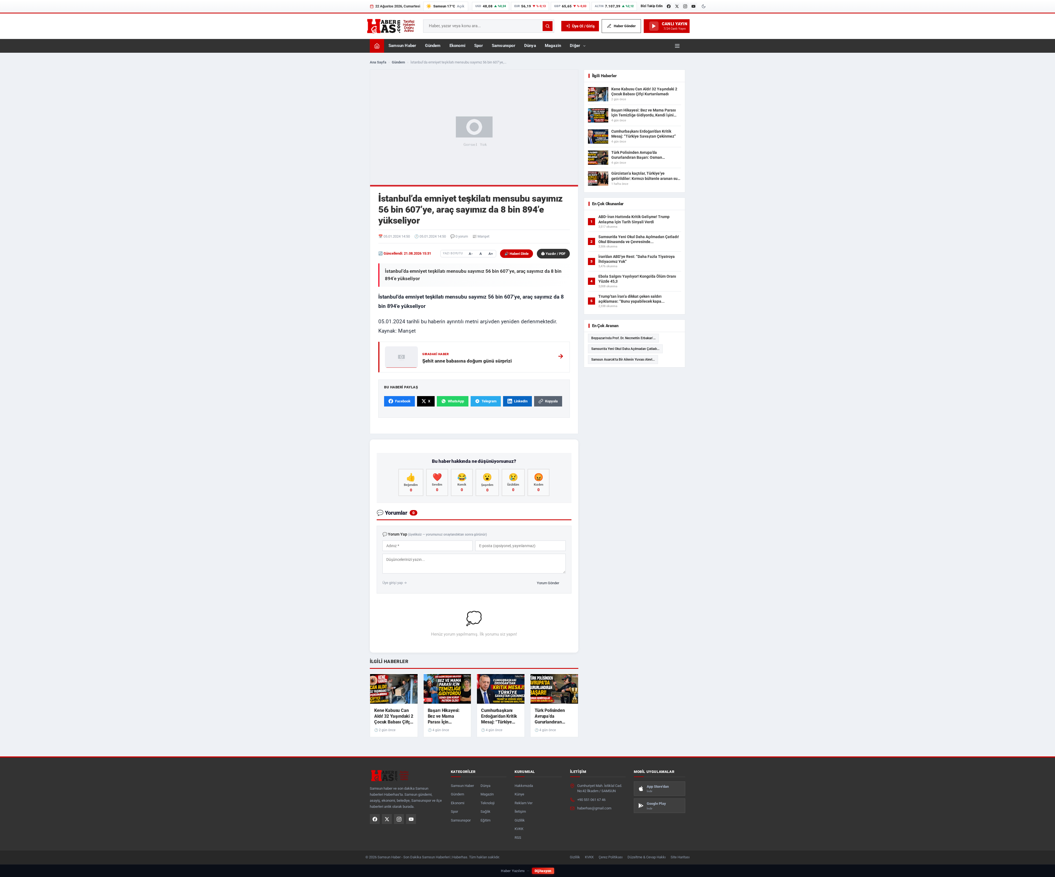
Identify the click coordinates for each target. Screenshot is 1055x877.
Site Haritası (680, 857)
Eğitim (485, 820)
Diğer (575, 45)
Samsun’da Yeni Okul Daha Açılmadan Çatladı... (625, 349)
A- (471, 254)
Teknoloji (488, 803)
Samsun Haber (402, 45)
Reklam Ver (523, 803)
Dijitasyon (543, 871)
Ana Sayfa (378, 62)
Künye (519, 794)
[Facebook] (668, 6)
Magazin (553, 45)
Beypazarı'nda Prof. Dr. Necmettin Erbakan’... (623, 338)
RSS (518, 838)
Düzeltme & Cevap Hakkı (647, 857)
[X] (677, 6)
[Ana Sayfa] (377, 46)
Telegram (489, 401)
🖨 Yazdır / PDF (553, 254)
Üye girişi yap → (394, 583)
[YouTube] (693, 6)
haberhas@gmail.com (594, 808)
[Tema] (703, 6)
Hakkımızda (524, 786)
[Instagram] (685, 6)
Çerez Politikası (611, 857)
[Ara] (548, 26)
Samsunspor (503, 45)
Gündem (432, 45)
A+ (490, 254)
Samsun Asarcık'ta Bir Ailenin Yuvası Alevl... (623, 359)
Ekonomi (457, 45)
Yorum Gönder (548, 583)
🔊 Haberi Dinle (516, 254)
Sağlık (485, 811)
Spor (478, 45)
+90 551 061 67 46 (591, 800)
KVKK (519, 829)
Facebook (402, 401)
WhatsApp (456, 401)
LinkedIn (521, 401)
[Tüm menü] (677, 46)
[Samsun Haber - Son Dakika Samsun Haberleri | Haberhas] (390, 26)
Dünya (530, 45)
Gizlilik (520, 820)
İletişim (520, 811)
